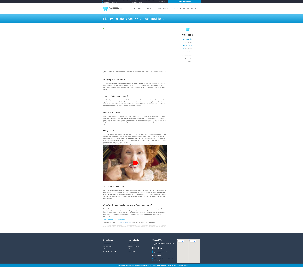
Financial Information (187, 55)
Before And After (187, 52)
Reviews (182, 8)
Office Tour (106, 249)
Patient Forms (187, 58)
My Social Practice (151, 265)
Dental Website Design (137, 265)
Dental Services (162, 8)
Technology (173, 8)
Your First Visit (187, 61)
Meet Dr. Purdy (107, 244)
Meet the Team (107, 246)
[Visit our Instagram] (164, 1)
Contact (193, 8)
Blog (188, 8)
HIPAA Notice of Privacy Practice (166, 265)
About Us (140, 8)
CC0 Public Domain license (123, 222)
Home (134, 8)
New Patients (150, 8)
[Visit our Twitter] (162, 1)
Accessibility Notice (182, 265)
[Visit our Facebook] (159, 1)
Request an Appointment (110, 251)
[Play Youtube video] (135, 163)
